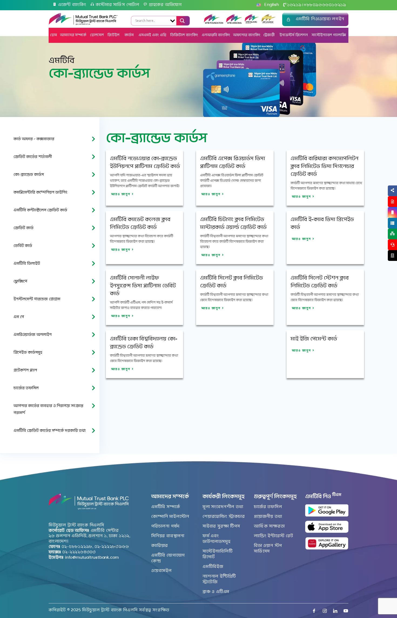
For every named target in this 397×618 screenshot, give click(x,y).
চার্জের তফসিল (26, 388)
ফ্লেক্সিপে (20, 281)
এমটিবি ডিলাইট (27, 264)
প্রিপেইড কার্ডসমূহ (28, 353)
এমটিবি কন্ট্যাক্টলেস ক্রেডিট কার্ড (40, 210)
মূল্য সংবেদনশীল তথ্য (223, 507)
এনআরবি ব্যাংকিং (216, 35)
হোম (53, 35)
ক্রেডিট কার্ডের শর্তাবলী (33, 157)
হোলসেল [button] (97, 35)
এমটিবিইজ (213, 567)
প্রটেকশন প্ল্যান (25, 370)
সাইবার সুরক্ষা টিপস (221, 526)
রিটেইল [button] (113, 35)
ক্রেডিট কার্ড (23, 228)
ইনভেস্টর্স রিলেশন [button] (294, 35)
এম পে (19, 317)
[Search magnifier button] (181, 20)
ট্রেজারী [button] (269, 35)
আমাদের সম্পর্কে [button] (73, 35)
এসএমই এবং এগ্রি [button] (152, 35)
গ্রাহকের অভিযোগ (165, 5)
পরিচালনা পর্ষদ (165, 526)
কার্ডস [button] (130, 35)
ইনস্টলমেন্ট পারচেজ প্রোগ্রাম (37, 299)
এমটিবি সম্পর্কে (165, 507)
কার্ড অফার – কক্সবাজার (34, 139)
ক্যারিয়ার (159, 546)
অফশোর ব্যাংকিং (246, 35)
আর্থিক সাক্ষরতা (269, 526)
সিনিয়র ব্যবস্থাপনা (167, 536)
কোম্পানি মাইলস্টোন (170, 517)
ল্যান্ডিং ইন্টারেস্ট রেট (273, 536)
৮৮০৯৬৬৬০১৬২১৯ (325, 5)
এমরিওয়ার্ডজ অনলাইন (33, 335)
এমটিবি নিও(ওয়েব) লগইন (320, 19)
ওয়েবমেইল (161, 571)
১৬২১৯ (294, 5)
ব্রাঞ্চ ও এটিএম (216, 592)
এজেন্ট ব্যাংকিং (72, 5)
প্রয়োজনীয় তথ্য (268, 517)
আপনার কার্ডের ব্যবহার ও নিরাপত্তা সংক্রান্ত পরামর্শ (48, 409)
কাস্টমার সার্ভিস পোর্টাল (117, 5)
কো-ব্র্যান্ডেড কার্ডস (29, 175)
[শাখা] (392, 255)
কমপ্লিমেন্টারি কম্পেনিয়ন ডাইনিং (41, 193)
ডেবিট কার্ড (23, 246)
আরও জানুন (121, 194)
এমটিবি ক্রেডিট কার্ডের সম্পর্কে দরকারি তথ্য (50, 431)
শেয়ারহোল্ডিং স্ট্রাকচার (224, 517)
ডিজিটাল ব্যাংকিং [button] (184, 35)
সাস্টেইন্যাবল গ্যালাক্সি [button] (329, 35)
